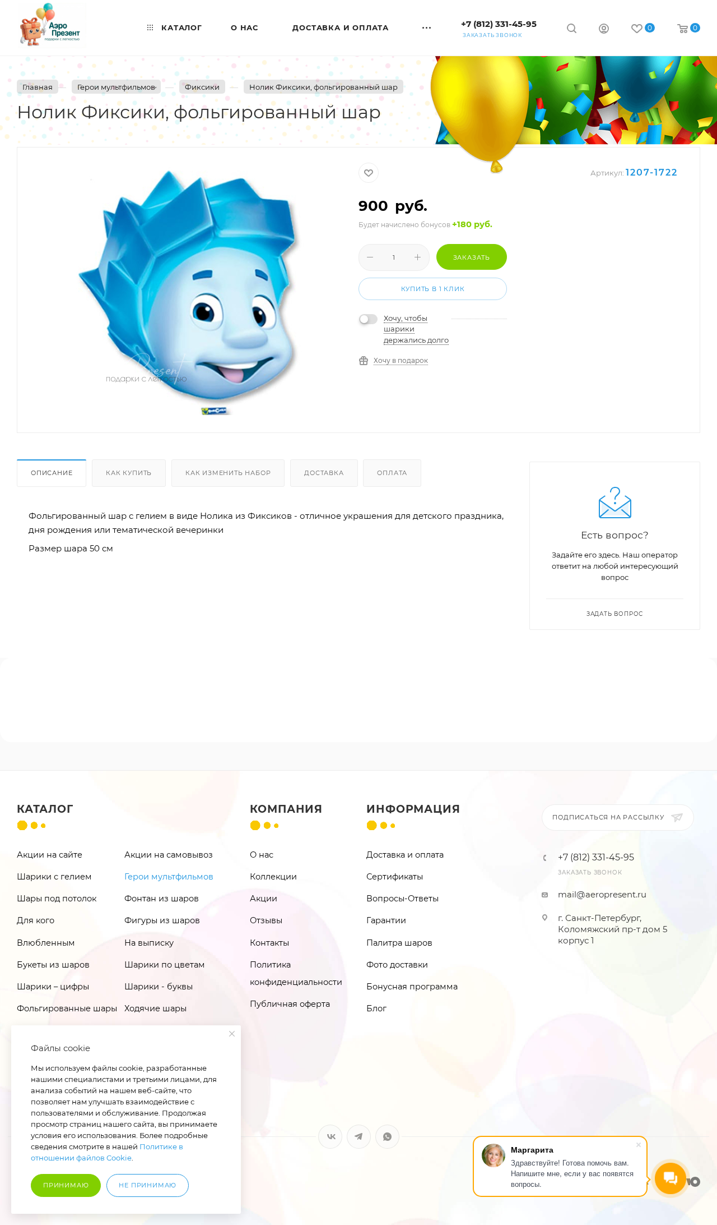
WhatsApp (387, 1137)
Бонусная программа (412, 987)
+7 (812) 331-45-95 (499, 24)
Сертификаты (394, 877)
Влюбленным (46, 943)
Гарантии (386, 920)
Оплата (392, 473)
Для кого (35, 920)
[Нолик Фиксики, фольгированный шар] (188, 289)
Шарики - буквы (158, 987)
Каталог (45, 809)
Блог (376, 1008)
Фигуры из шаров (162, 920)
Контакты (269, 943)
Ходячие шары (155, 1008)
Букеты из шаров (53, 965)
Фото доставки (397, 965)
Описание (51, 473)
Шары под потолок (56, 899)
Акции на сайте (49, 855)
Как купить (129, 473)
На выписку (149, 943)
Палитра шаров (399, 943)
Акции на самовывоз (168, 855)
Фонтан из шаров (161, 899)
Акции (263, 899)
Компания (286, 809)
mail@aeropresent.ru (602, 894)
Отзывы (266, 920)
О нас (261, 855)
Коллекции (273, 877)
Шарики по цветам (164, 965)
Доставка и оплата (405, 855)
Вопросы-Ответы (402, 899)
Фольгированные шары (67, 1008)
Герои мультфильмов (168, 877)
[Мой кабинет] (604, 30)
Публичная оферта (290, 1004)
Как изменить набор (228, 473)
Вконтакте (330, 1137)
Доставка (323, 473)
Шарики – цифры (53, 987)
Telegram (359, 1137)
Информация (413, 809)
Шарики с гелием (54, 877)
